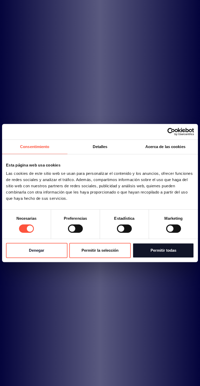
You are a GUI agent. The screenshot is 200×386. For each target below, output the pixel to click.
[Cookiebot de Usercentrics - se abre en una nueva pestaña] (171, 132)
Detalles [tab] (100, 146)
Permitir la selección (100, 250)
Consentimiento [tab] (34, 146)
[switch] (75, 228)
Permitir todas (163, 250)
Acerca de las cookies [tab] (165, 146)
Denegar (36, 250)
